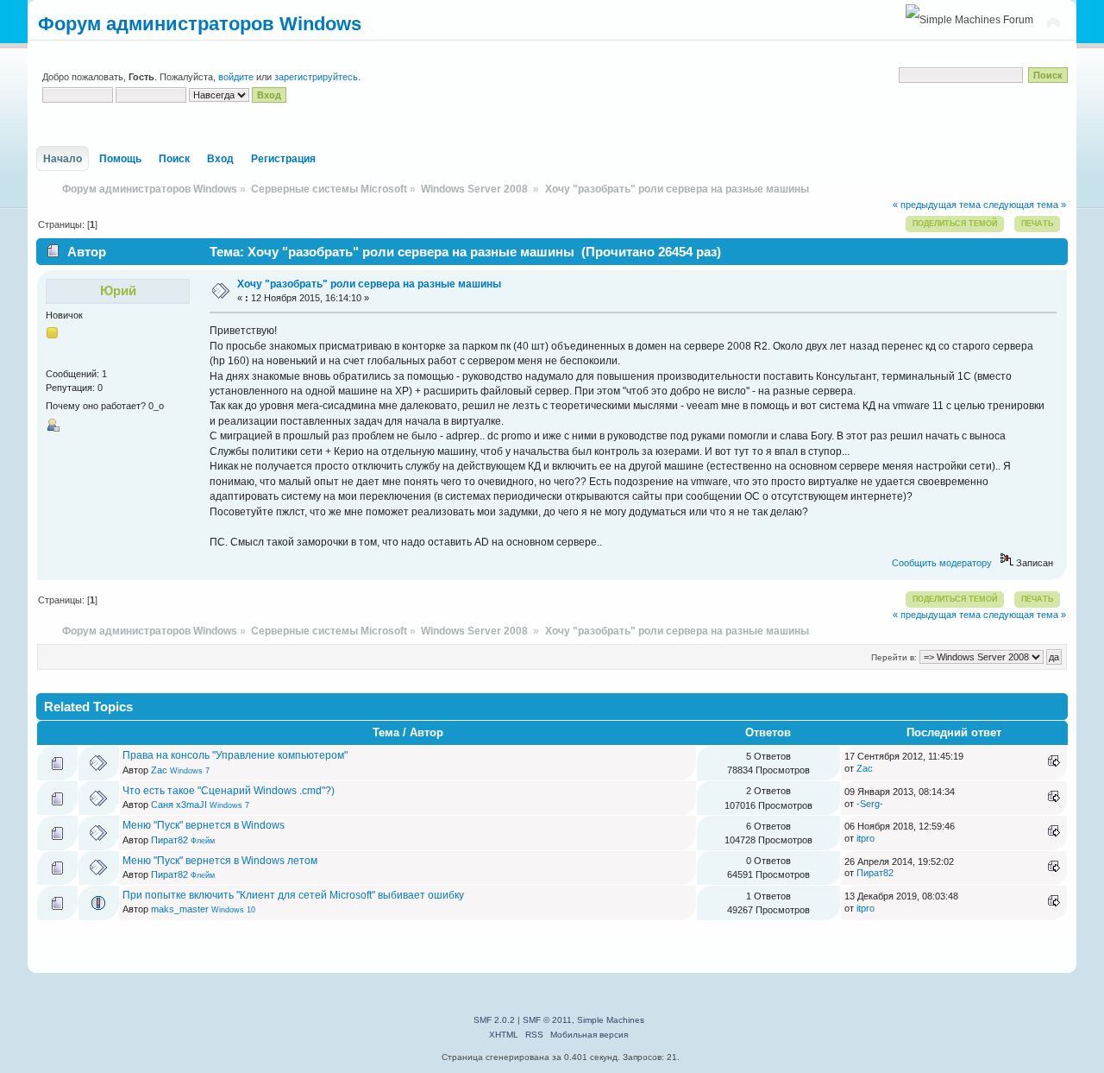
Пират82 (169, 840)
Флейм (203, 840)
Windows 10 (233, 910)
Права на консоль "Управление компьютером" (235, 755)
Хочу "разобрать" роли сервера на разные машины (369, 284)
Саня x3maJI (179, 804)
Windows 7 (190, 771)
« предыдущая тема (937, 204)
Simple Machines (610, 1020)
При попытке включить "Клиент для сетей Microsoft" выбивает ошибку (293, 895)
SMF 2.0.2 (494, 1020)
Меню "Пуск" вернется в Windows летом (219, 861)
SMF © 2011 (547, 1020)
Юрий (118, 290)
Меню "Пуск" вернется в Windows (203, 825)
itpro (865, 838)
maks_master (180, 909)
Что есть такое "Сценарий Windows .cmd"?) (228, 791)
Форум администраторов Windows (199, 24)
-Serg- (869, 803)
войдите (236, 77)
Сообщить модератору (942, 563)
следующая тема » (1024, 204)
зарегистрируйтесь (316, 77)
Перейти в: (894, 657)
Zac (159, 770)
